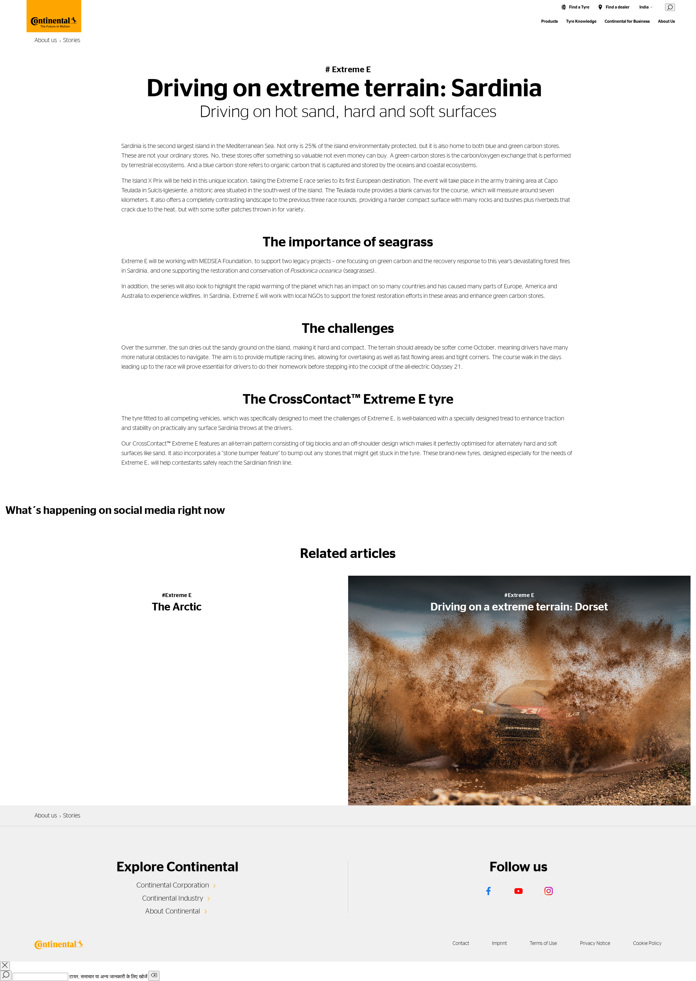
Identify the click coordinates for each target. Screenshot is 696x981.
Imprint (499, 943)
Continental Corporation (172, 885)
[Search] (5, 976)
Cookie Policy (647, 943)
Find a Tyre (579, 7)
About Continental (172, 911)
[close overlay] (5, 966)
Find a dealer (618, 7)
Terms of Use (543, 943)
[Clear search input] (153, 976)
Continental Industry (172, 898)
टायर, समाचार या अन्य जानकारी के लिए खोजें (108, 976)
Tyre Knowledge (581, 21)
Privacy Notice (595, 943)
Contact (461, 943)
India (644, 7)
